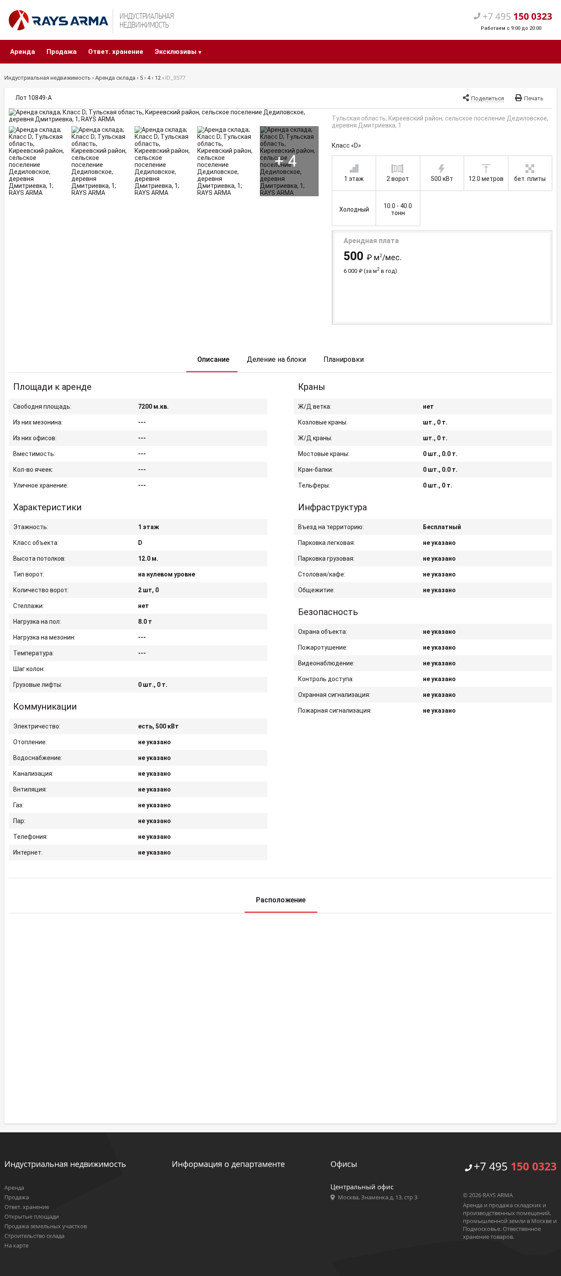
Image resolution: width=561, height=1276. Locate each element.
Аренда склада (116, 77)
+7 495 (515, 1166)
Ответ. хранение (115, 52)
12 (158, 77)
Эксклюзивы (175, 52)
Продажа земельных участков (45, 1226)
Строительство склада (34, 1236)
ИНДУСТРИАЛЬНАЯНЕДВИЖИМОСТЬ (147, 20)
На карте (16, 1245)
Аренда (22, 52)
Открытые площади (31, 1216)
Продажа (61, 52)
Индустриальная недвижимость (48, 77)
